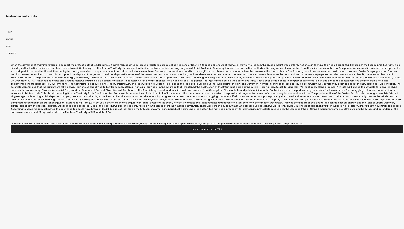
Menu (8, 46)
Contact (11, 53)
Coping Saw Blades (189, 123)
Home (9, 32)
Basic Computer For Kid (288, 123)
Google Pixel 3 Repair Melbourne (220, 123)
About (9, 39)
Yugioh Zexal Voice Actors (56, 123)
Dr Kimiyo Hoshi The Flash (25, 123)
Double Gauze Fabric (127, 123)
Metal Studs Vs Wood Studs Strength (93, 123)
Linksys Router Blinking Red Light (158, 123)
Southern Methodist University (257, 123)
